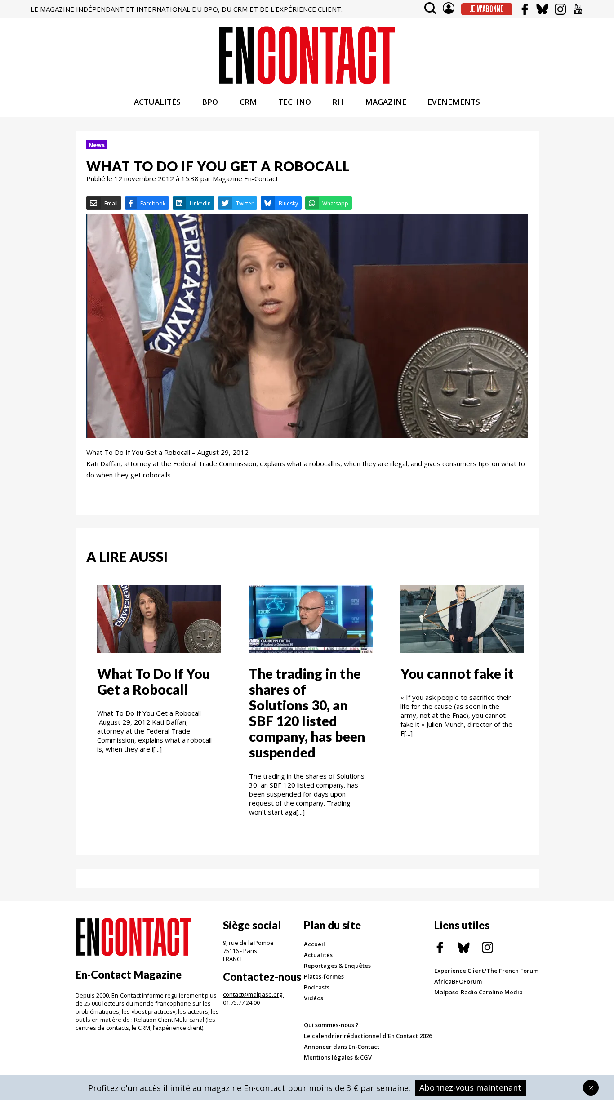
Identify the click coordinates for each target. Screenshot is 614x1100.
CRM (248, 102)
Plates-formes (324, 976)
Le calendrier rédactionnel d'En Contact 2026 (368, 1036)
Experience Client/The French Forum (486, 970)
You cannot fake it (457, 673)
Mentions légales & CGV (338, 1057)
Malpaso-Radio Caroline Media (478, 992)
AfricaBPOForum (458, 981)
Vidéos (313, 998)
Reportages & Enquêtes (337, 966)
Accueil (314, 944)
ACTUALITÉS (157, 102)
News (97, 145)
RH (337, 102)
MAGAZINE (385, 102)
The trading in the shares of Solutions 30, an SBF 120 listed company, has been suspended (307, 712)
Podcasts (316, 987)
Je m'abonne (486, 9)
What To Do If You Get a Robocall (153, 681)
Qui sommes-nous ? (331, 1025)
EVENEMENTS (453, 102)
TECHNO (294, 102)
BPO (210, 102)
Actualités (318, 955)
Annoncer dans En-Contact (341, 1046)
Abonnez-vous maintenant (470, 1087)
